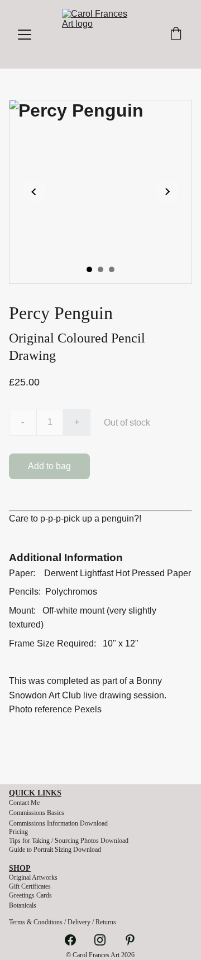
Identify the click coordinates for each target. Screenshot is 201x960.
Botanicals (22, 905)
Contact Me (24, 803)
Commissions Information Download (58, 823)
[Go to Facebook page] (76, 939)
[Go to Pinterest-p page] (130, 939)
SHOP (20, 868)
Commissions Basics (36, 813)
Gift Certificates (30, 886)
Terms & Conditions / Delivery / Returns (62, 922)
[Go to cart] (176, 34)
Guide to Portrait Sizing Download (55, 849)
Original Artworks (33, 877)
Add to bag (49, 466)
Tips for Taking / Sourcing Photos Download (68, 841)
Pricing (18, 832)
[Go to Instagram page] (105, 939)
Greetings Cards (30, 895)
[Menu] (24, 35)
